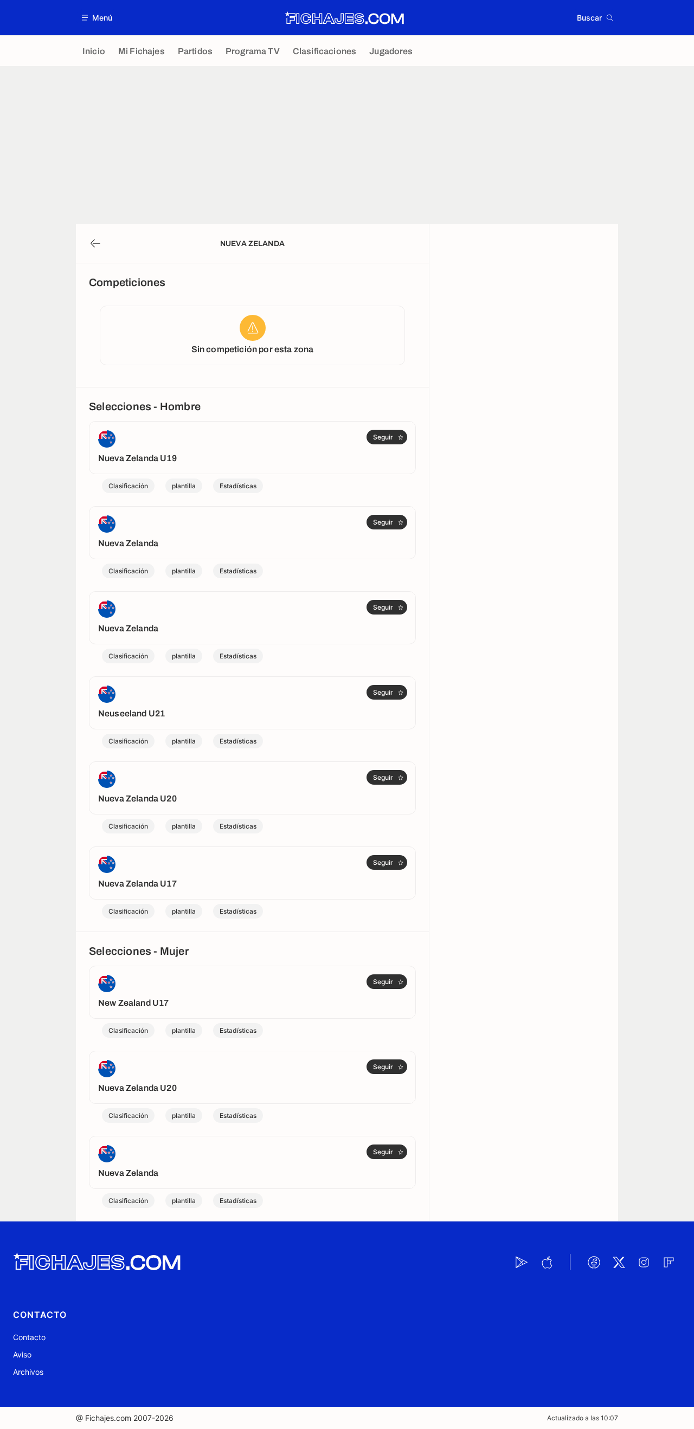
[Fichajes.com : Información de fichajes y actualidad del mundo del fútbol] (344, 17)
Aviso (22, 1354)
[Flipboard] (668, 1262)
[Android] (521, 1262)
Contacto (29, 1337)
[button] (97, 18)
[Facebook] (594, 1262)
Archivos (28, 1371)
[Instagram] (643, 1262)
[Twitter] (619, 1262)
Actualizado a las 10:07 (582, 1418)
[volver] (95, 243)
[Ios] (546, 1262)
